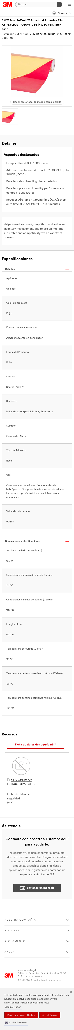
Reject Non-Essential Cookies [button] (21, 1015)
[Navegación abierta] (69, 4)
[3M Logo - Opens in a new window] (8, 4)
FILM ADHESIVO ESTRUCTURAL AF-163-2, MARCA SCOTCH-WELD (20, 782)
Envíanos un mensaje (40, 888)
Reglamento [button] (15, 941)
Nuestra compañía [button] (20, 920)
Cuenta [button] (62, 13)
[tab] (35, 745)
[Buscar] (59, 4)
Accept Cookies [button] (49, 1015)
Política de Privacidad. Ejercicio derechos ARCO (42, 973)
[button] (16, 1023)
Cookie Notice (13, 1007)
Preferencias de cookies (30, 976)
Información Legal (27, 970)
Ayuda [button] (9, 952)
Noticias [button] (11, 930)
